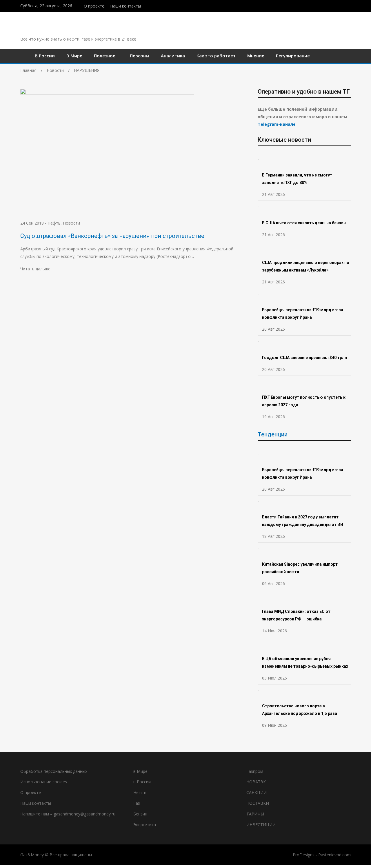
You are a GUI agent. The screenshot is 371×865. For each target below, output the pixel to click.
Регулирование (293, 56)
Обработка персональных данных (53, 771)
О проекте (94, 6)
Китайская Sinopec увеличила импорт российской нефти (300, 568)
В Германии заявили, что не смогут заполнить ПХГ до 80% (297, 179)
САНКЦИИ (256, 792)
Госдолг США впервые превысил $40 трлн (304, 357)
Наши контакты (125, 6)
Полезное (104, 56)
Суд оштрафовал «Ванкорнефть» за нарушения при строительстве (112, 235)
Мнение (255, 56)
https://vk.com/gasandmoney (349, 5)
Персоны (139, 56)
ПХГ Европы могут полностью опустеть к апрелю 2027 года (303, 401)
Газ (136, 803)
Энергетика (144, 824)
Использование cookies (43, 781)
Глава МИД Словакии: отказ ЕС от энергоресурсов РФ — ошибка (296, 615)
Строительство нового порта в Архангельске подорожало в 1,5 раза (299, 710)
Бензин (140, 814)
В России (45, 56)
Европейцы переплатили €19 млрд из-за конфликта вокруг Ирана (302, 313)
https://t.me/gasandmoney (343, 5)
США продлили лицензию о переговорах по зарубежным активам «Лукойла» (305, 266)
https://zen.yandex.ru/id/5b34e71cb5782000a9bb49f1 (337, 5)
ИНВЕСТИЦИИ (261, 824)
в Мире (140, 771)
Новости (71, 223)
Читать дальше (35, 269)
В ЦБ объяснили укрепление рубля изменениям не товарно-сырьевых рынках (305, 662)
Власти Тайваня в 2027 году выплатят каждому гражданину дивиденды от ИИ (302, 521)
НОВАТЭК (256, 781)
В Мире (74, 56)
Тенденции (273, 434)
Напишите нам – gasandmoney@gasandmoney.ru (67, 814)
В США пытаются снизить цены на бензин (304, 223)
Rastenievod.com (334, 854)
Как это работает (216, 56)
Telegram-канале (277, 124)
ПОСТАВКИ (257, 803)
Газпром (254, 771)
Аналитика (173, 56)
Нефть (54, 223)
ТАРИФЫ (255, 814)
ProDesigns (303, 854)
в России (142, 781)
